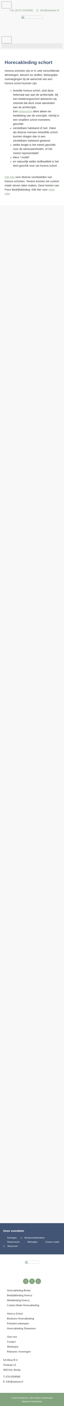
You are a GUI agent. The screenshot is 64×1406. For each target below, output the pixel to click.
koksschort (25, 111)
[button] (32, 45)
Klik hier (10, 177)
